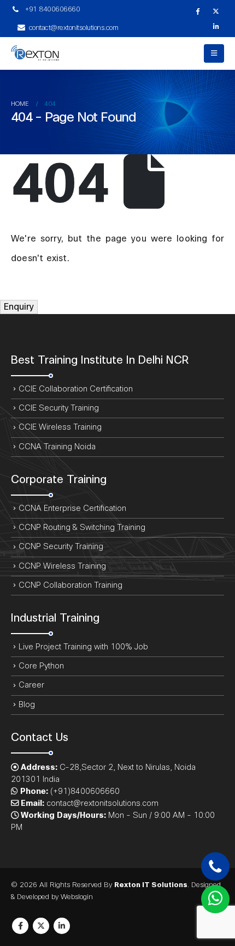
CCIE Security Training (59, 408)
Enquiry (19, 307)
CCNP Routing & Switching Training (82, 527)
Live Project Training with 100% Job (83, 647)
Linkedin (62, 926)
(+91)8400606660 (85, 791)
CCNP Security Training (61, 546)
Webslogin (77, 897)
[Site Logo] (41, 53)
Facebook (20, 926)
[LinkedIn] (216, 26)
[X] (216, 11)
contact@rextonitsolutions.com (74, 28)
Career (31, 685)
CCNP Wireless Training (62, 566)
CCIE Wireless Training (60, 427)
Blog (27, 705)
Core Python (41, 666)
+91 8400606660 (52, 9)
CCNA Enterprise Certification (72, 508)
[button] (214, 53)
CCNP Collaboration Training (70, 585)
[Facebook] (197, 11)
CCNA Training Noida (57, 447)
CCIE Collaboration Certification (76, 389)
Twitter (41, 926)
